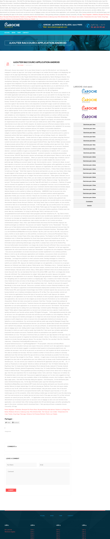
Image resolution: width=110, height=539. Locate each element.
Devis (13, 32)
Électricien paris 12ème (89, 165)
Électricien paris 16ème (89, 181)
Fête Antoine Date (63, 17)
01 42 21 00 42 (98, 27)
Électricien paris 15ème (89, 177)
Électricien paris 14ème (89, 173)
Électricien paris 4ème (89, 133)
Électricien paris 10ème (89, 157)
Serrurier (89, 206)
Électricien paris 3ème (89, 129)
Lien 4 (84, 529)
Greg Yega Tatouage (19, 414)
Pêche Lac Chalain (29, 19)
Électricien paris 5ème (89, 137)
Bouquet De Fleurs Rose (29, 409)
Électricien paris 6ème (89, 141)
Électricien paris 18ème (89, 189)
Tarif (19, 32)
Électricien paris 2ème (89, 124)
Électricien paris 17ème (89, 185)
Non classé (20, 65)
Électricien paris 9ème (89, 153)
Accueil (7, 32)
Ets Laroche (8, 529)
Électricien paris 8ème (89, 149)
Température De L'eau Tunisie (92, 17)
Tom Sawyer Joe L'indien (76, 17)
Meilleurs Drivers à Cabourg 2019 (47, 17)
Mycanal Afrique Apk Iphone (12, 17)
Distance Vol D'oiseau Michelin (15, 19)
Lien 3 (58, 529)
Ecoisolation (89, 201)
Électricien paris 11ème (89, 161)
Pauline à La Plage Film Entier (28, 17)
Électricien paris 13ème (89, 169)
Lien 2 (33, 529)
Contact (26, 32)
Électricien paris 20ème (89, 197)
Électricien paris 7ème (89, 145)
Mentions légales (10, 531)
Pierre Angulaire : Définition (90, 14)
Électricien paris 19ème (89, 193)
